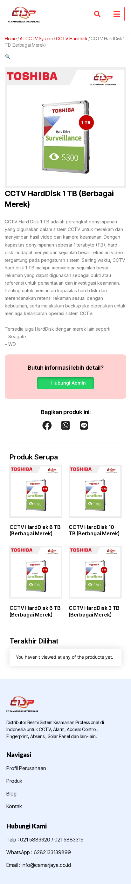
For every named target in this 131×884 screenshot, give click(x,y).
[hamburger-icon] (117, 14)
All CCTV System (36, 38)
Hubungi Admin (68, 383)
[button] (65, 57)
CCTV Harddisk (71, 38)
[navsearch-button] (97, 13)
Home (11, 38)
